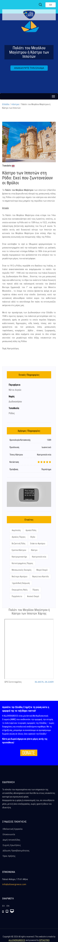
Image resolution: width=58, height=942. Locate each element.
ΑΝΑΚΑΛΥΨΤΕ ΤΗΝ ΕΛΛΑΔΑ (29, 68)
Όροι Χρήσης (9, 855)
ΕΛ (3, 905)
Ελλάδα (5, 104)
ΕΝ (8, 905)
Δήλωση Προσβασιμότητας (16, 850)
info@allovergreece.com (14, 884)
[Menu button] (53, 96)
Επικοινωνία (9, 834)
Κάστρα (15, 104)
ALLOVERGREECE (17, 940)
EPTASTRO (44, 940)
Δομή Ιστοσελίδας (11, 839)
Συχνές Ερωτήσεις (12, 845)
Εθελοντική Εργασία (12, 828)
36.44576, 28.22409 (44, 681)
